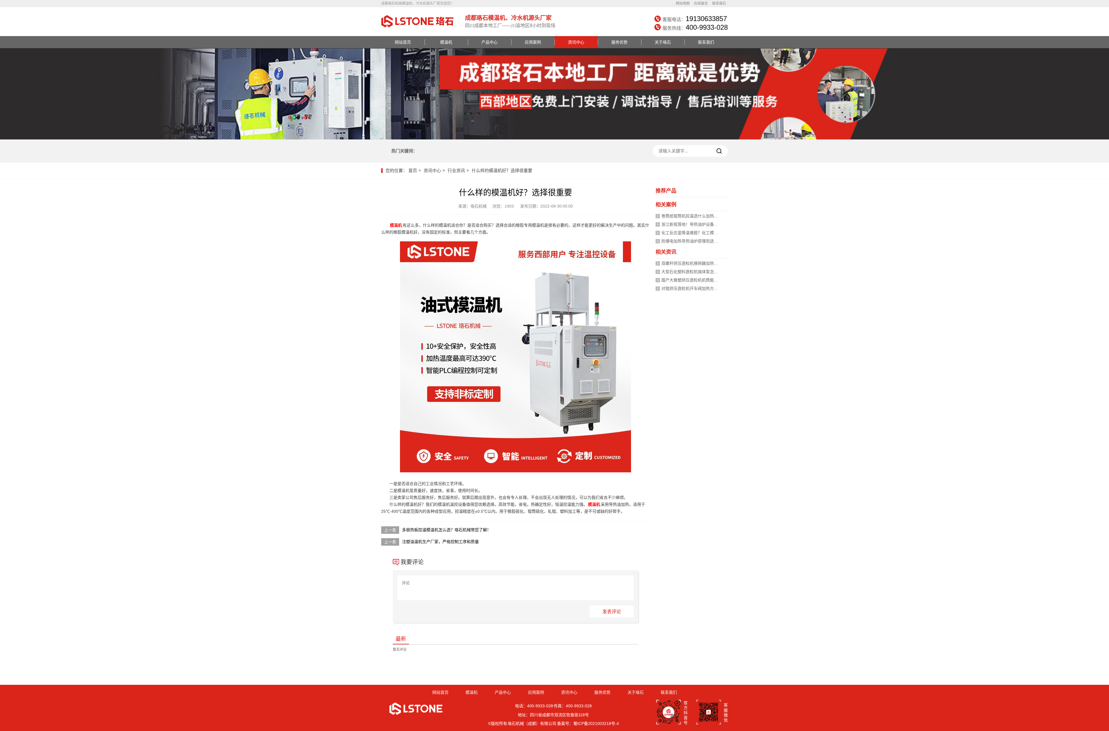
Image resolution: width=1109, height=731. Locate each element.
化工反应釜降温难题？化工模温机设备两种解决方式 (707, 232)
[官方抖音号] (668, 713)
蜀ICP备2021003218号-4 (596, 723)
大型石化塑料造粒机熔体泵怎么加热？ (695, 271)
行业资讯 (456, 170)
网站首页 (403, 42)
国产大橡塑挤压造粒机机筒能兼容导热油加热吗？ (705, 280)
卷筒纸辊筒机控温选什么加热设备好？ (695, 216)
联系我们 (706, 42)
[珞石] (417, 28)
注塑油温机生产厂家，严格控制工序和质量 (440, 541)
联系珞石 (719, 3)
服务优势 (619, 42)
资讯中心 (576, 42)
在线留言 (701, 3)
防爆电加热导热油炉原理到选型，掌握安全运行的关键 (709, 241)
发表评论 (611, 611)
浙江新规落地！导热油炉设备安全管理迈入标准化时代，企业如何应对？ (726, 224)
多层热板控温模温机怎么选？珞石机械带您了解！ (446, 529)
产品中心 (489, 42)
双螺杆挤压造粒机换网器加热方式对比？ (697, 263)
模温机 (446, 42)
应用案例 (533, 42)
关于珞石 (663, 42)
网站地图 (683, 3)
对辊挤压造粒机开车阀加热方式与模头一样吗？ (703, 288)
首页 (412, 170)
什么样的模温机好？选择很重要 (502, 170)
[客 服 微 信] (708, 713)
